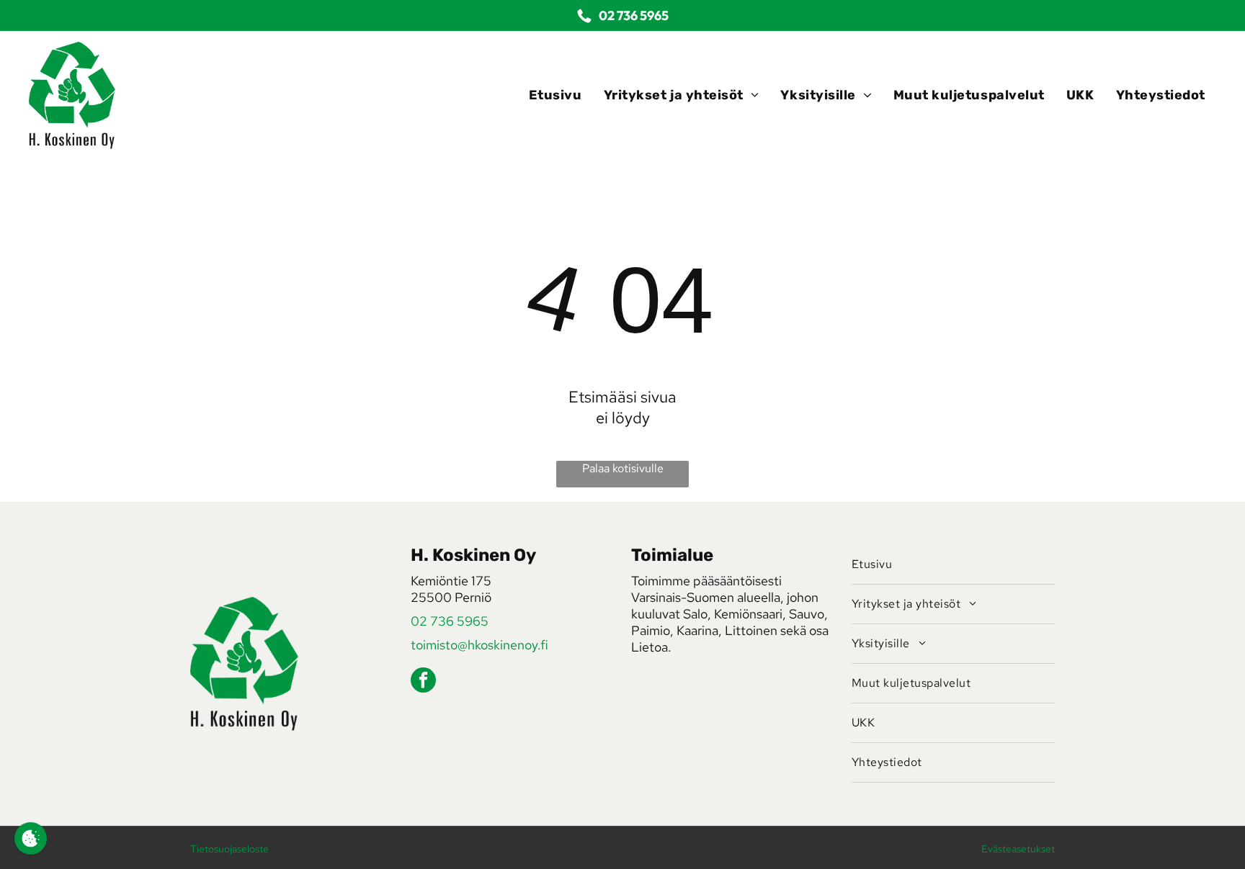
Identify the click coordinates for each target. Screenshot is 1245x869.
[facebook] (423, 681)
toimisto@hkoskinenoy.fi (479, 644)
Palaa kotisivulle (623, 468)
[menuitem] (555, 95)
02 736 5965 (449, 621)
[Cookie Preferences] (30, 838)
